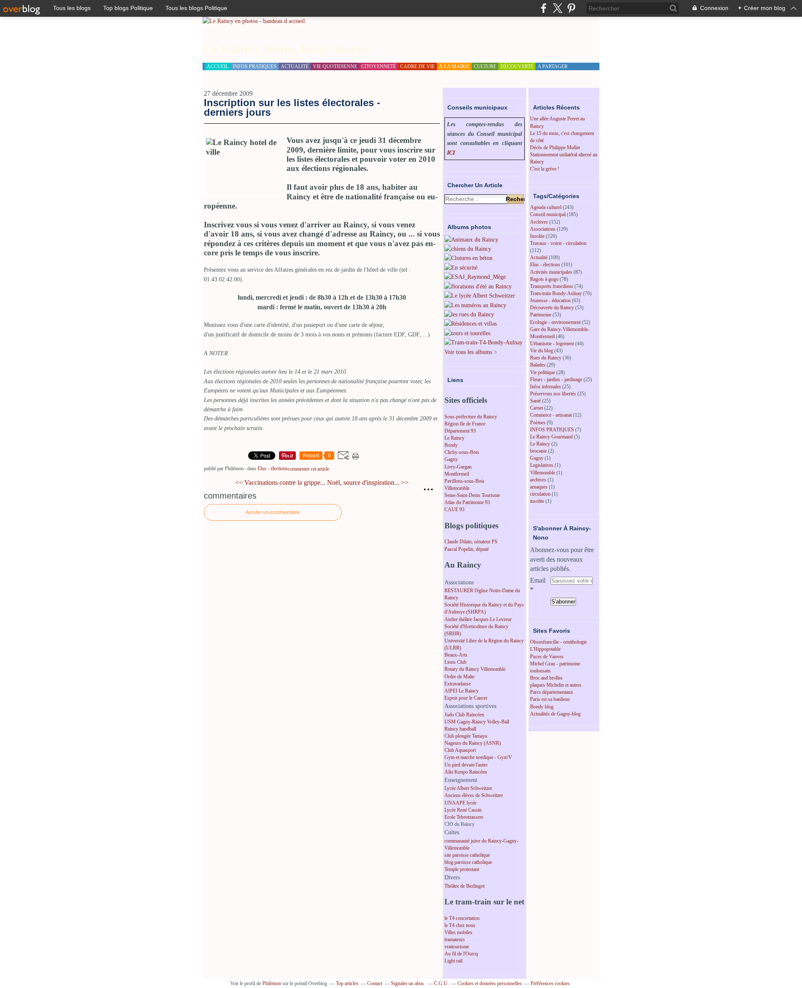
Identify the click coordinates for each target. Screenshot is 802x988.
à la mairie (454, 66)
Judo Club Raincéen (464, 715)
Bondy (451, 445)
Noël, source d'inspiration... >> (368, 482)
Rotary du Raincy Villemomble (474, 669)
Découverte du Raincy (552, 308)
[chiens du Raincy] (467, 249)
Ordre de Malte (459, 677)
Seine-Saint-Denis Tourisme (472, 495)
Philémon (271, 983)
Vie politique (542, 372)
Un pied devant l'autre (465, 765)
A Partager (553, 66)
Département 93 (460, 431)
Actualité (539, 257)
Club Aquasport (460, 750)
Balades (538, 365)
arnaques (539, 487)
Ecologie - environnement (555, 322)
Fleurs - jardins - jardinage (556, 379)
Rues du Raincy (545, 358)
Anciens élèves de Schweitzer (473, 795)
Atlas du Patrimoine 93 (467, 502)
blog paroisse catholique (468, 862)
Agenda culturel (545, 207)
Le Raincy (454, 438)
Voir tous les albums (468, 352)
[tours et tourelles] (467, 333)
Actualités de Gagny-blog (555, 714)
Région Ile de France (464, 424)
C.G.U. (441, 983)
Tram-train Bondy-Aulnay (556, 293)
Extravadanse (457, 684)
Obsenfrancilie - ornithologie (558, 642)
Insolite (537, 236)
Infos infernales (545, 387)
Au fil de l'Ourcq (461, 954)
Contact (374, 983)
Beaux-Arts (455, 655)
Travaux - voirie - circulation (558, 243)
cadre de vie (417, 66)
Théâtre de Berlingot (464, 886)
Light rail (453, 961)
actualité (295, 66)
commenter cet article (308, 469)
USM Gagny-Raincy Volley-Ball (476, 722)
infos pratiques (255, 66)
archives (538, 480)
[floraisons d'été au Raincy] (478, 286)
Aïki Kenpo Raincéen (465, 772)
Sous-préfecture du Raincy (470, 417)
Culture (485, 66)
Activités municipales (551, 272)
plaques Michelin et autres (555, 685)
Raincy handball (460, 729)
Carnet (536, 408)
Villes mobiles (458, 932)
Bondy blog (541, 707)
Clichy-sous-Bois (461, 452)
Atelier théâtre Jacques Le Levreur (478, 619)
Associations (543, 229)
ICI (451, 153)
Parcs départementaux (551, 692)
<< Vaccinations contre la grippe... (280, 482)
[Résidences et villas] (470, 324)
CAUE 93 (454, 509)
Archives (539, 222)
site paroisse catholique (467, 855)
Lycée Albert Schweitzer (468, 788)
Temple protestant (461, 869)
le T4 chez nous (459, 925)
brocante (538, 451)
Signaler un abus (408, 983)
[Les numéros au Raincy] (475, 305)
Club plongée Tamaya (465, 736)
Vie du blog (541, 351)
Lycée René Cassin (463, 810)
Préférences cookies (550, 983)
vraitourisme (456, 947)
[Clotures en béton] (468, 258)
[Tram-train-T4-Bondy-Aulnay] (483, 342)
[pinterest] (571, 8)
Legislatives (541, 465)
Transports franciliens (551, 286)
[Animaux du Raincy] (471, 240)
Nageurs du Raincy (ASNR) (472, 743)
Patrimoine (540, 315)
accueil (217, 66)
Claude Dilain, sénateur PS (470, 542)
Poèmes (538, 422)
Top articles (347, 983)
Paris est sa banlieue (550, 699)
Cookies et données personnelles (489, 983)
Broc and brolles (546, 678)
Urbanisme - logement (552, 343)
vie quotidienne (335, 66)
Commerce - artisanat (551, 415)
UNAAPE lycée (460, 803)
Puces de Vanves (546, 657)
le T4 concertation (462, 918)
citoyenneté (378, 66)
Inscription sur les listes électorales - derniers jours (292, 107)
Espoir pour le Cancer (465, 698)
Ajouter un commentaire (273, 512)
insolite (537, 501)
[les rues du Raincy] (469, 314)
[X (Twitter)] (557, 8)
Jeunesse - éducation (550, 300)
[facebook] (543, 8)
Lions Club (455, 662)
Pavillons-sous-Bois (464, 481)
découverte (516, 66)
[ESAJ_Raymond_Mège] (475, 277)
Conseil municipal (548, 214)
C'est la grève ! (544, 169)
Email (538, 580)
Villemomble (457, 488)
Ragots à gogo (544, 279)
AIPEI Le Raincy (461, 691)
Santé (535, 401)
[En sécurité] (460, 268)
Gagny (451, 459)
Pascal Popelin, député (466, 549)
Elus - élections (273, 468)
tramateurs (454, 939)
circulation (540, 494)
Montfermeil (456, 474)
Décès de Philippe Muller (555, 147)
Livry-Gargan (458, 467)
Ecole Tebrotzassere (463, 817)
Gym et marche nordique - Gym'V (478, 757)
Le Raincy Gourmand (551, 437)
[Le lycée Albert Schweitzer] (479, 296)
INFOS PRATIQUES (552, 430)
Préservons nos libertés (553, 394)
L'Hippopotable (545, 649)
